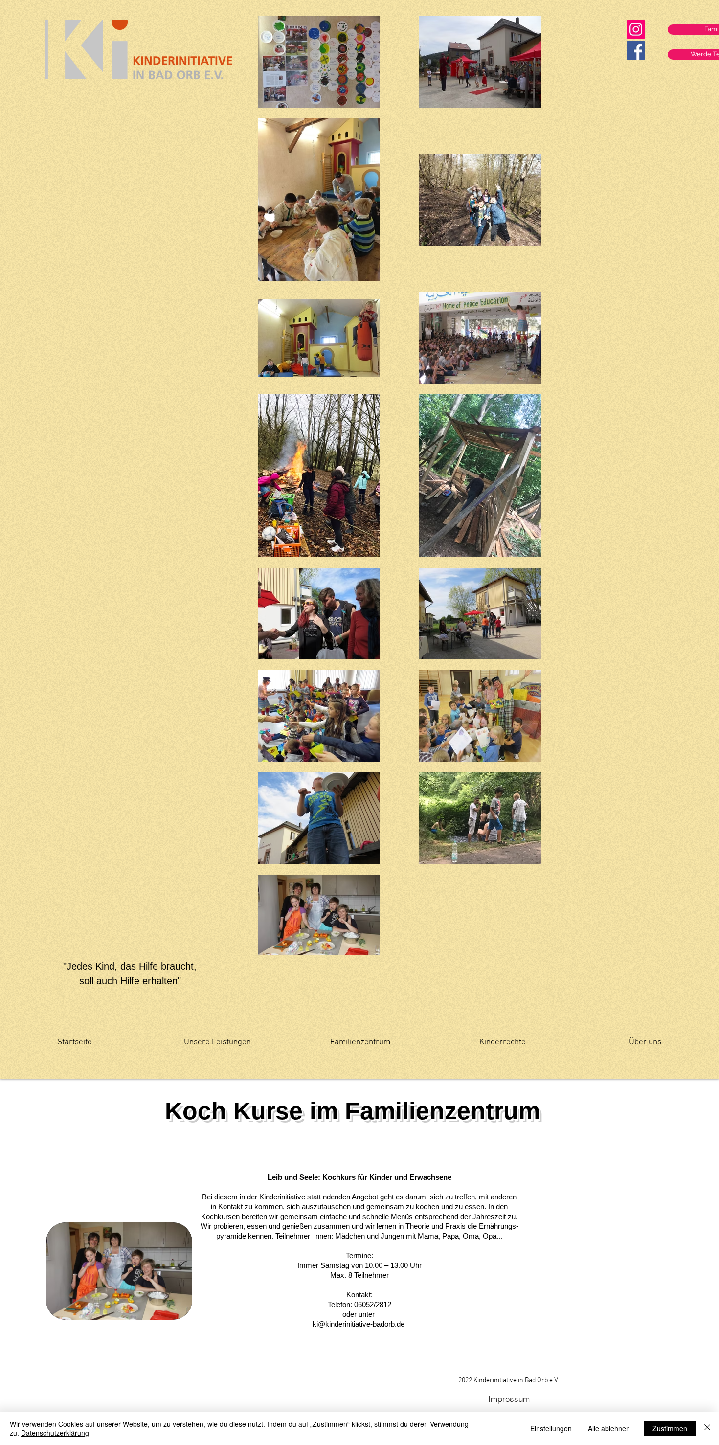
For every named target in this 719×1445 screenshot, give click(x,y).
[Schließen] (707, 1428)
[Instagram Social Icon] (636, 29)
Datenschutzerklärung (55, 1433)
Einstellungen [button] (551, 1428)
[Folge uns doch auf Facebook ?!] (636, 50)
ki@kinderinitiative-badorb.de (358, 1324)
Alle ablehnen (609, 1428)
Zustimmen (669, 1428)
